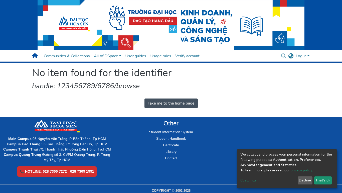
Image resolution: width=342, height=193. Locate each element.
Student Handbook (171, 138)
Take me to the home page (171, 103)
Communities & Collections (67, 56)
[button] (291, 56)
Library (171, 152)
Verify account (187, 56)
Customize (248, 180)
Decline (305, 180)
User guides (135, 56)
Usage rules (160, 56)
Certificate (171, 145)
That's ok (322, 180)
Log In (301, 56)
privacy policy (301, 170)
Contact (171, 158)
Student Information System (171, 132)
